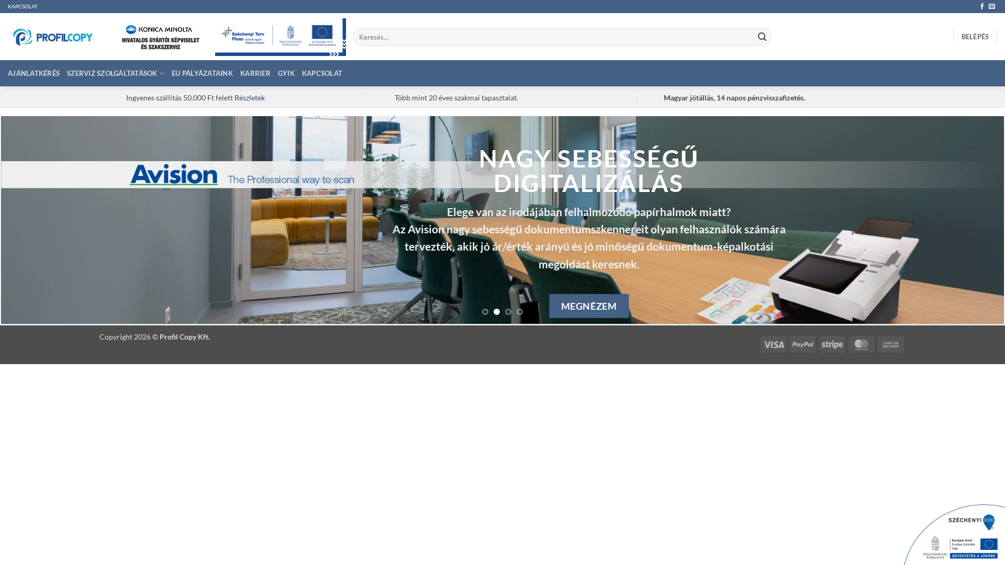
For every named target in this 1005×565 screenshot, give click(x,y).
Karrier (255, 73)
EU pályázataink (202, 73)
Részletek (249, 97)
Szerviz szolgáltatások (112, 73)
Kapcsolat (322, 73)
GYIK (286, 73)
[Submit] (762, 37)
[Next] (970, 220)
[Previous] (34, 220)
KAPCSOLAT (23, 6)
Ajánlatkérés (34, 73)
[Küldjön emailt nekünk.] (992, 6)
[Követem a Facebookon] (982, 6)
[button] (975, 36)
